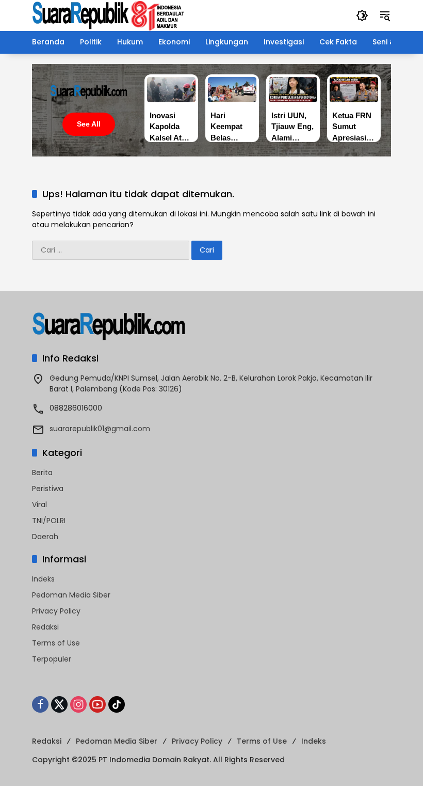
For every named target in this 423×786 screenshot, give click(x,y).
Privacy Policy (56, 611)
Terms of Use (56, 643)
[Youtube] (97, 704)
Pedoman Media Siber (71, 595)
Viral (39, 504)
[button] (362, 15)
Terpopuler (51, 659)
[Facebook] (40, 704)
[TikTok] (116, 704)
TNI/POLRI (49, 520)
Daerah (45, 536)
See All (89, 124)
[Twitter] (59, 704)
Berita (42, 472)
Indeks (43, 579)
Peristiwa (47, 488)
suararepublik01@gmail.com (100, 428)
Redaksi (45, 627)
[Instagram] (78, 704)
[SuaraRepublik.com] (109, 15)
